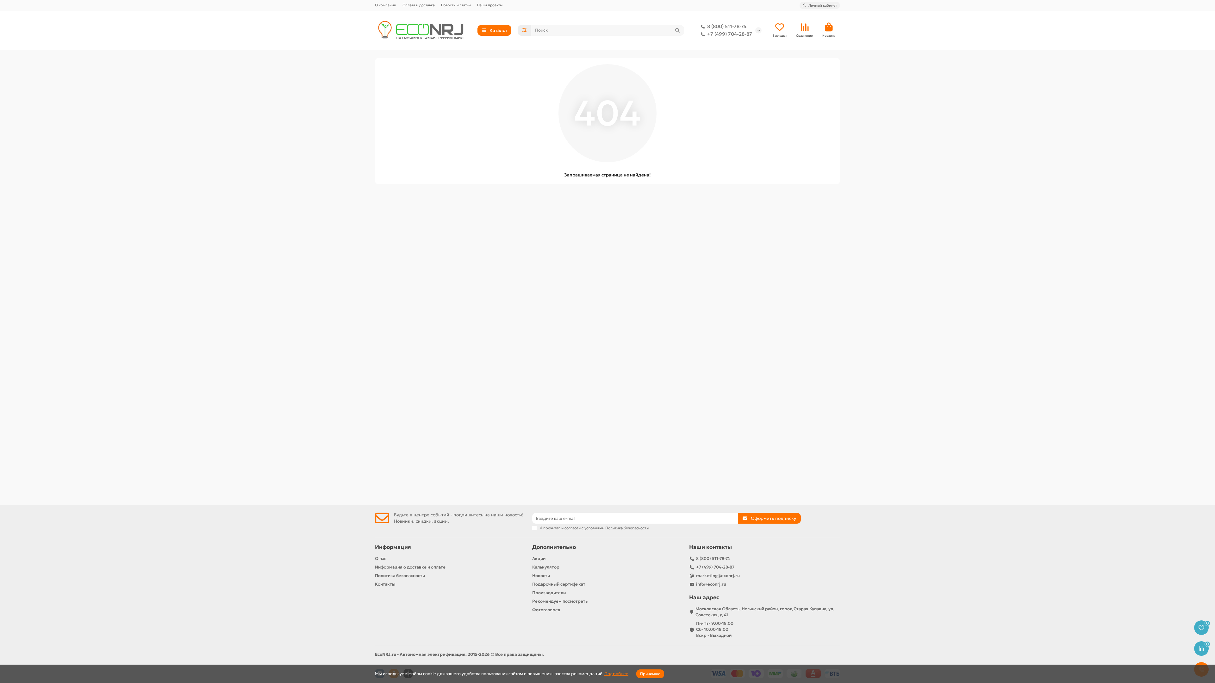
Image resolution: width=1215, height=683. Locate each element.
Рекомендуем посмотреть (560, 601)
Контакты (385, 584)
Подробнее (616, 673)
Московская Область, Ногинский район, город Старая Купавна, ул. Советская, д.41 (764, 612)
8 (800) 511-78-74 (726, 26)
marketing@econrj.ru (718, 575)
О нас (380, 558)
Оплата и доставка (418, 5)
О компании (385, 5)
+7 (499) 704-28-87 (729, 34)
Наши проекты (489, 5)
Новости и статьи (456, 5)
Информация (393, 547)
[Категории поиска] (524, 30)
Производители (549, 592)
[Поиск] (677, 30)
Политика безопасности (400, 575)
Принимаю (650, 673)
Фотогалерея (546, 609)
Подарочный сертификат (558, 584)
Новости (541, 575)
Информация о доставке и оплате (410, 567)
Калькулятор (545, 567)
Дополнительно (554, 547)
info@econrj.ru (711, 584)
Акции (538, 558)
